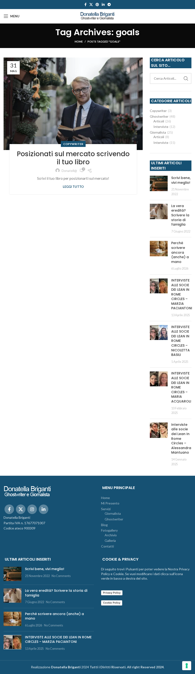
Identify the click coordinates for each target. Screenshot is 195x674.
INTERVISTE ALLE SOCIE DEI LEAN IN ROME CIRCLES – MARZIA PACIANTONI (58, 639)
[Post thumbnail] (159, 186)
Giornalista (158, 132)
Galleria (110, 540)
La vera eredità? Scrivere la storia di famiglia (180, 215)
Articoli (158, 121)
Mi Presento (110, 503)
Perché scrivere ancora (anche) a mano (180, 252)
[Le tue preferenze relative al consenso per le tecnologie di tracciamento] (186, 665)
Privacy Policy (112, 592)
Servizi (106, 509)
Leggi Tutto (73, 186)
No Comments (61, 576)
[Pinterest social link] (97, 4)
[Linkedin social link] (103, 4)
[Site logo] (97, 16)
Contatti (107, 546)
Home (79, 41)
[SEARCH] (185, 78)
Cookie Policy (111, 602)
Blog (104, 525)
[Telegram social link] (109, 4)
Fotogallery (109, 530)
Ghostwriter (159, 116)
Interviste (160, 127)
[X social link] (91, 4)
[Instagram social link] (32, 509)
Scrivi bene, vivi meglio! (180, 180)
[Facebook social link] (85, 4)
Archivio (111, 535)
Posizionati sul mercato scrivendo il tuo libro (73, 158)
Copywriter (73, 144)
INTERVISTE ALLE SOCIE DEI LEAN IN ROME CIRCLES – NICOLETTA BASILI (180, 341)
